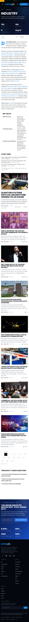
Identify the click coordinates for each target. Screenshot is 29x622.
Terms (7, 619)
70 (23, 457)
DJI (12, 105)
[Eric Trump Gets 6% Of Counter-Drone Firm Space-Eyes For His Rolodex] (14, 254)
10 (20, 454)
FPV (16, 578)
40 (9, 457)
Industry (17, 583)
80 (2, 461)
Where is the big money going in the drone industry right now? (12, 479)
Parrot (2, 569)
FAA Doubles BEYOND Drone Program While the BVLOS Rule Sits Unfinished (14, 301)
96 (12, 461)
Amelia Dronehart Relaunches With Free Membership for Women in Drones (14, 232)
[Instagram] (13, 555)
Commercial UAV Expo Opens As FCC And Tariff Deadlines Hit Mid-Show (14, 401)
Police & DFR (18, 573)
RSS (16, 619)
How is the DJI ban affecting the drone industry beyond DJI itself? (14, 475)
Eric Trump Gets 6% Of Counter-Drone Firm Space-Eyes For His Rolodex (13, 266)
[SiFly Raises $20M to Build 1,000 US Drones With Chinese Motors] (14, 324)
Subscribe (24, 4)
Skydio (2, 566)
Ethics (2, 595)
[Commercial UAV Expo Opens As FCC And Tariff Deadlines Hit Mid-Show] (14, 389)
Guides (16, 569)
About (2, 588)
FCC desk (16, 81)
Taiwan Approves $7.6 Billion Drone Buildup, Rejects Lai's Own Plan (14, 367)
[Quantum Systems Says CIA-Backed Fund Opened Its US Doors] (14, 181)
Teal (2, 573)
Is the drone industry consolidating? (11, 483)
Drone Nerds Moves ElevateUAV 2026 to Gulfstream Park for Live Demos (13, 435)
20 (25, 454)
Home (2, 9)
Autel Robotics (4, 564)
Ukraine (17, 576)
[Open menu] (2, 4)
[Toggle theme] (17, 4)
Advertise (3, 593)
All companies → (4, 576)
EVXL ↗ (2, 598)
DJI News (17, 564)
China (11, 103)
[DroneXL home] (10, 4)
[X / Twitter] (2, 555)
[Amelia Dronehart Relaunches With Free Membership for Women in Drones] (14, 220)
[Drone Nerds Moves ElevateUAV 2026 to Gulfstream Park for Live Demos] (14, 423)
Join (25, 607)
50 (13, 457)
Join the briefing (21, 519)
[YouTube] (10, 555)
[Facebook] (6, 555)
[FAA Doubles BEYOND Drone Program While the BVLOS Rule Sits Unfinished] (14, 289)
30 (4, 457)
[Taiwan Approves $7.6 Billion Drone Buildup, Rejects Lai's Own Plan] (14, 356)
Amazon (2, 571)
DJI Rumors (17, 566)
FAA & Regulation (19, 571)
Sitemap (12, 619)
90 (7, 461)
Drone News (18, 561)
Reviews (17, 580)
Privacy (3, 619)
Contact (2, 591)
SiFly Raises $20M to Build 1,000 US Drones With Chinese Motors (13, 335)
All (3, 37)
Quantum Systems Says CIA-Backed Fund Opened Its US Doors (13, 194)
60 (18, 457)
